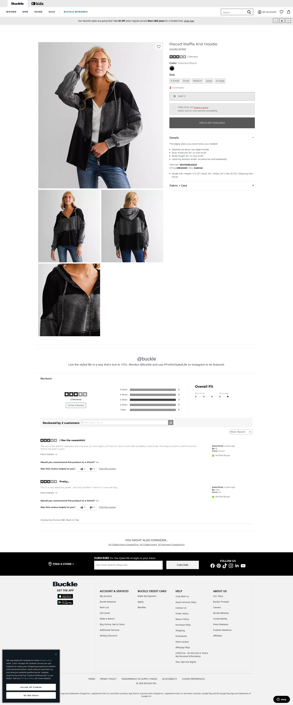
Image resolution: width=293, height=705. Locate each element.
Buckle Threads (221, 601)
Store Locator (182, 641)
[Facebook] (213, 565)
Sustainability (220, 618)
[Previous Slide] (275, 20)
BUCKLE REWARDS (76, 11)
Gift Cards (105, 613)
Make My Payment (147, 596)
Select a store (201, 107)
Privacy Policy (27, 678)
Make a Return (107, 618)
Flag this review (107, 468)
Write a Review (76, 405)
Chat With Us (182, 596)
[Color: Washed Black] (172, 68)
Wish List (104, 607)
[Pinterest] (219, 565)
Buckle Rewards (108, 601)
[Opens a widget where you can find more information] (281, 699)
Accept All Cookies (31, 687)
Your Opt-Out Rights (185, 661)
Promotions (181, 636)
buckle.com (46, 660)
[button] (11, 12)
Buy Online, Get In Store (112, 624)
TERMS (91, 678)
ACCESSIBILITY (169, 678)
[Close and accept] (55, 654)
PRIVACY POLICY (108, 678)
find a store (63, 564)
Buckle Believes (221, 613)
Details (174, 137)
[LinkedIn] (237, 565)
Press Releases (220, 624)
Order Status (182, 613)
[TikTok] (225, 565)
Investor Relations (222, 629)
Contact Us (180, 607)
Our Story (218, 596)
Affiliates (217, 635)
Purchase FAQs (183, 624)
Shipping (180, 630)
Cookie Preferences (193, 678)
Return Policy (182, 619)
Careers (217, 607)
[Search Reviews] (170, 422)
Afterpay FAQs (182, 647)
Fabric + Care (178, 185)
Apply (140, 601)
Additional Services (109, 629)
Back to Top (72, 520)
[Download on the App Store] (65, 596)
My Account (106, 596)
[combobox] (235, 12)
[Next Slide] (288, 20)
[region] (31, 676)
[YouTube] (243, 565)
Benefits (142, 607)
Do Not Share (31, 695)
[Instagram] (231, 565)
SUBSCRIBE (182, 564)
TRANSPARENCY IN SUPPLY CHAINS (139, 678)
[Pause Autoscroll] (281, 20)
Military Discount (108, 635)
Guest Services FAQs (185, 602)
